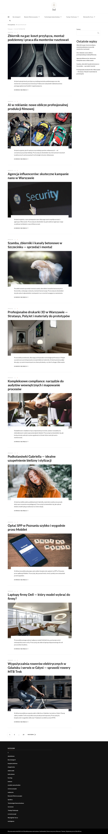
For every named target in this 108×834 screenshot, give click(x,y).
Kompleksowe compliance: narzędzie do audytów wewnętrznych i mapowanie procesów (36, 385)
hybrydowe (11, 774)
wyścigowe (11, 821)
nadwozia (10, 792)
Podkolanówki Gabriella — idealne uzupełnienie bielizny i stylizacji (32, 458)
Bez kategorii (16, 17)
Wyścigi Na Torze (88, 17)
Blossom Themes (60, 831)
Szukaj (78, 29)
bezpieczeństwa (12, 763)
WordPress (78, 831)
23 (24, 734)
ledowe (10, 781)
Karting (10, 778)
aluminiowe (11, 756)
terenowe (11, 807)
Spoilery (10, 799)
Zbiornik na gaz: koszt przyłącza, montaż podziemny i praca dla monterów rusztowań (38, 38)
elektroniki (11, 770)
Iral (54, 9)
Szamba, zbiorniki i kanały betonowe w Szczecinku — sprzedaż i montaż (35, 245)
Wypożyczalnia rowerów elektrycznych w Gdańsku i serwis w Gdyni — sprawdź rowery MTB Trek (39, 667)
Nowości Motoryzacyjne (31, 17)
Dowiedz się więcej (20, 90)
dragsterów (11, 767)
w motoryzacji (12, 814)
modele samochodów (14, 785)
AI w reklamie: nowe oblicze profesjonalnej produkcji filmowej (86, 54)
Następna (31, 734)
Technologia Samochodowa (52, 17)
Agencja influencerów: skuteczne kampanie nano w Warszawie (86, 59)
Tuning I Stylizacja (71, 17)
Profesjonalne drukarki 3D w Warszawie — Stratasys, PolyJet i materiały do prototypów (39, 314)
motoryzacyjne (12, 788)
